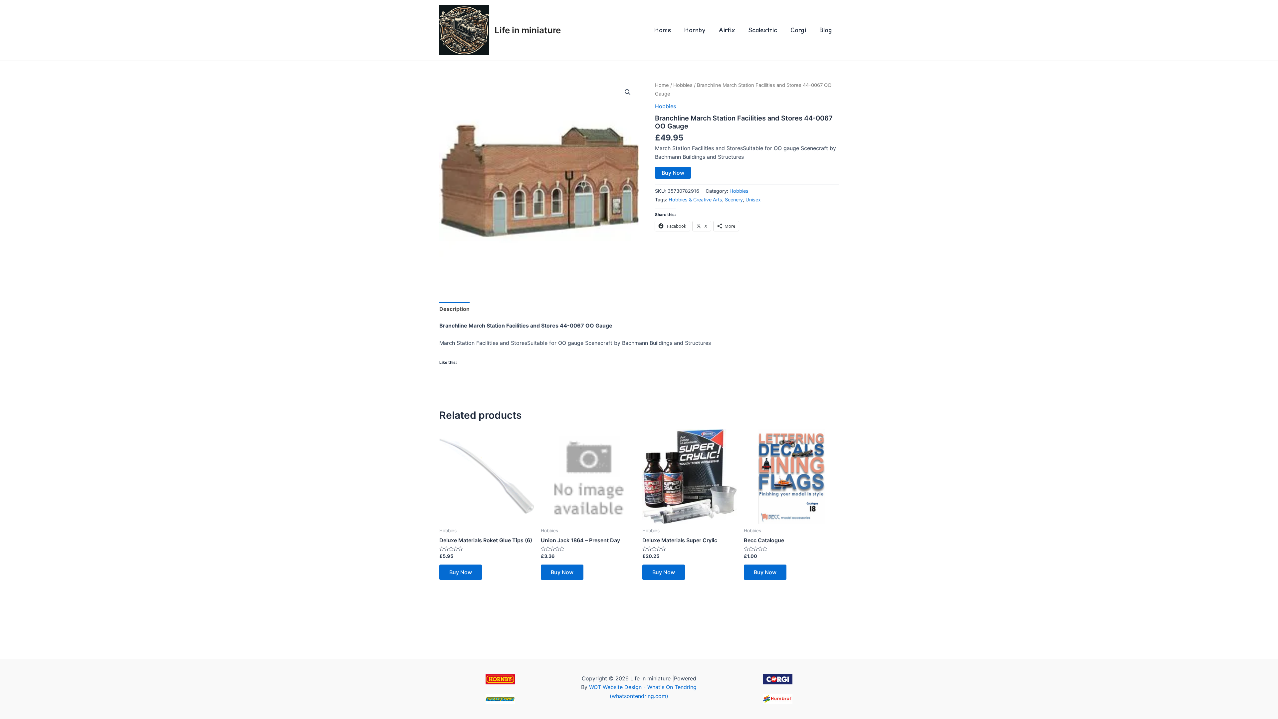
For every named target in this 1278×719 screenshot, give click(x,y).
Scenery (734, 199)
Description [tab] (454, 309)
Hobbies (683, 85)
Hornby (695, 30)
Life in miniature (528, 30)
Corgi (798, 30)
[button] (628, 92)
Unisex (753, 199)
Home (662, 30)
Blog (825, 30)
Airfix (727, 30)
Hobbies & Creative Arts (695, 199)
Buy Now (673, 172)
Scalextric (762, 30)
